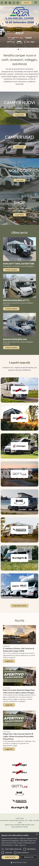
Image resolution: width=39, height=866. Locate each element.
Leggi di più (22, 845)
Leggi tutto (9, 661)
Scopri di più (19, 115)
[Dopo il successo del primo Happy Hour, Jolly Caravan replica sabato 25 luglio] (19, 676)
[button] (19, 862)
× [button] (37, 834)
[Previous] (3, 24)
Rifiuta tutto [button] (29, 857)
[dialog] (19, 849)
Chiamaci (26, 2)
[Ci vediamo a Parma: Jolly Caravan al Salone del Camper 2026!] (19, 634)
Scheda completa (11, 270)
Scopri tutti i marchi (19, 606)
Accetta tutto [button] (10, 857)
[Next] (36, 24)
